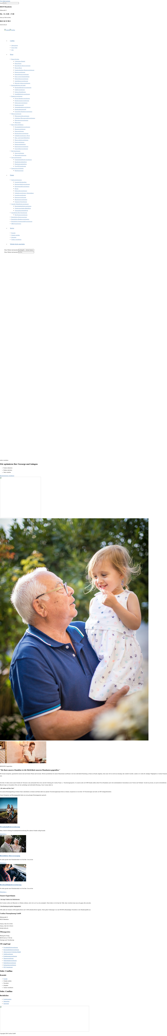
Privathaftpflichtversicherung (10, 827)
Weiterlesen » (3, 834)
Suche (1, 3)
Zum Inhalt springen (5, 1)
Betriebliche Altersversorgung (10, 856)
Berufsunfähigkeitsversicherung (10, 885)
